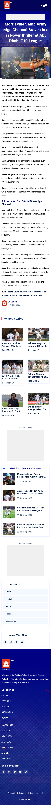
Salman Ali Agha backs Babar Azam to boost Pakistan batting (37, 375)
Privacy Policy (25, 799)
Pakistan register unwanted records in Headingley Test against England (37, 344)
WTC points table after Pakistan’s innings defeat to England (11, 377)
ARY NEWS (6, 742)
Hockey (8, 606)
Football (8, 599)
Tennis (8, 614)
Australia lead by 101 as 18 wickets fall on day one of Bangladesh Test (11, 344)
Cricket (8, 592)
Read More (7, 350)
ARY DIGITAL (7, 736)
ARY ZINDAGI (7, 747)
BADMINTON (7, 712)
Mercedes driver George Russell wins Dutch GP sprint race (30, 477)
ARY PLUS (6, 731)
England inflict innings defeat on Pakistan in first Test (37, 408)
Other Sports (10, 621)
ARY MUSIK (6, 758)
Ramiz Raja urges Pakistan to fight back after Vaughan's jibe (11, 410)
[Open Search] (41, 6)
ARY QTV (5, 753)
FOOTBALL (6, 701)
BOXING (5, 718)
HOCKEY (5, 707)
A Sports (22, 793)
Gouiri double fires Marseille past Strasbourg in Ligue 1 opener (30, 510)
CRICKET (5, 695)
